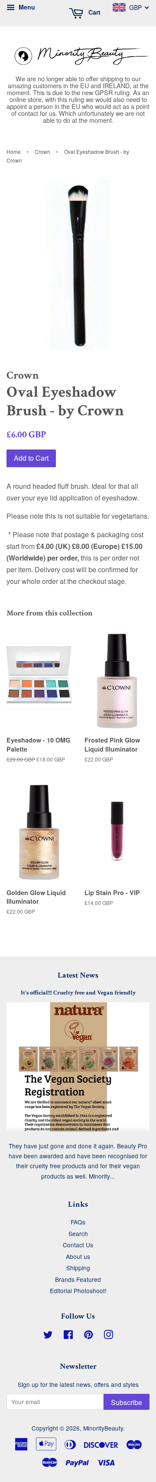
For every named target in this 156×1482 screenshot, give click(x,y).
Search (78, 1233)
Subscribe (126, 1402)
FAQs (78, 1221)
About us (78, 1256)
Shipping (78, 1267)
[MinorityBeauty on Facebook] (68, 1336)
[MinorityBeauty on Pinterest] (88, 1336)
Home (13, 151)
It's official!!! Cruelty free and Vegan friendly (78, 993)
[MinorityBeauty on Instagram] (108, 1336)
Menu (26, 7)
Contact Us (78, 1244)
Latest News (78, 975)
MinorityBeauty (103, 1428)
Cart (94, 12)
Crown (42, 151)
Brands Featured (78, 1279)
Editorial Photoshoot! (78, 1290)
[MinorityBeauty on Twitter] (48, 1336)
